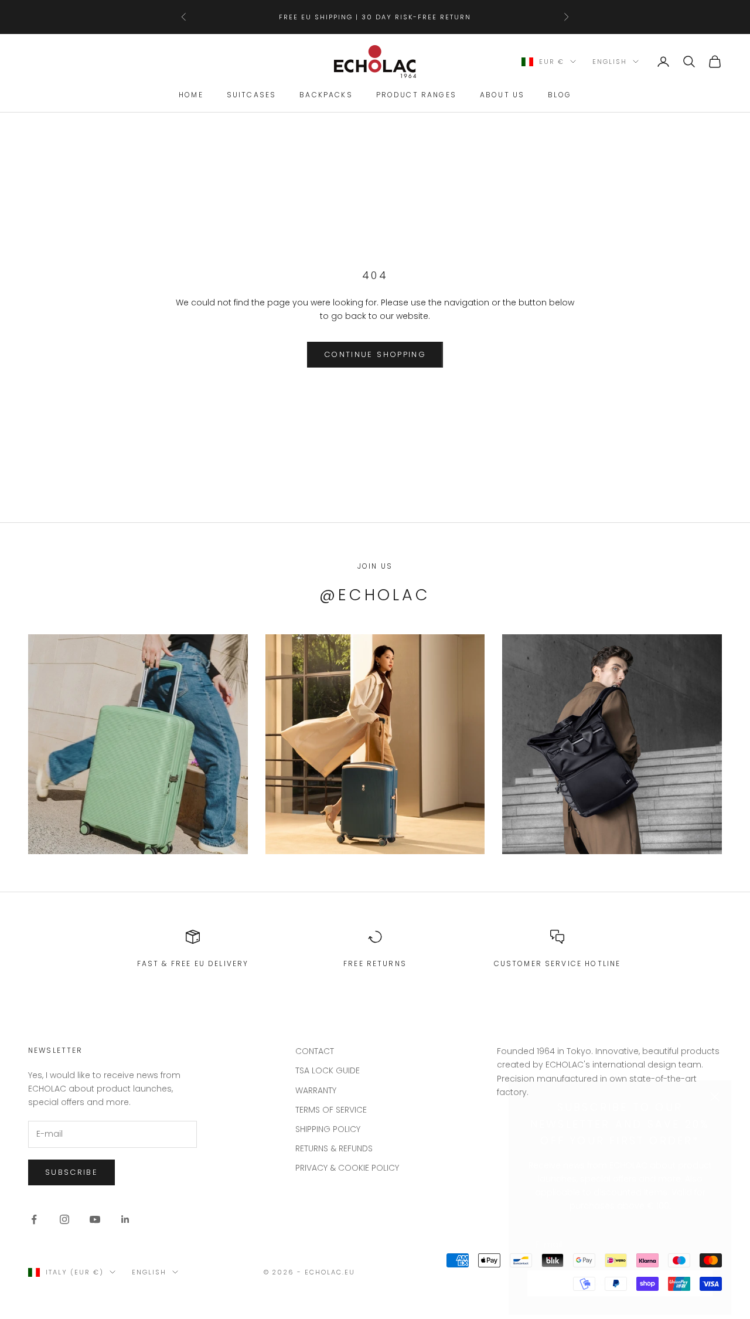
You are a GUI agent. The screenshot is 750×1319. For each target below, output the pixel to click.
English (609, 61)
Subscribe (620, 1268)
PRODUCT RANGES (416, 95)
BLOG (559, 95)
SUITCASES (251, 95)
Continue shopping (375, 354)
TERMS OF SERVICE (331, 1110)
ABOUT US (502, 95)
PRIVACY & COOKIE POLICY (347, 1168)
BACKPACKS (325, 95)
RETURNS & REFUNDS (334, 1148)
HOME (191, 95)
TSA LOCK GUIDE (327, 1070)
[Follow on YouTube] (95, 1219)
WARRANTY (315, 1090)
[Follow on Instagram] (64, 1219)
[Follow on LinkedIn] (125, 1219)
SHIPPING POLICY (327, 1129)
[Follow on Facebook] (34, 1219)
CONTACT (314, 1051)
